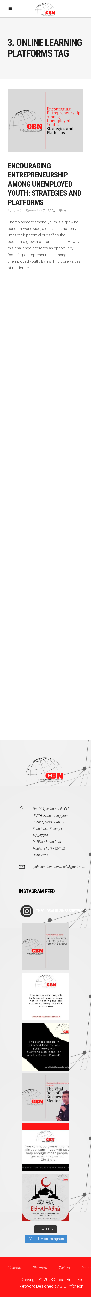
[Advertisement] (45, 529)
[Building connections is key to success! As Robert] (45, 1047)
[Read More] (10, 283)
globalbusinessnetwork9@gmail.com (59, 866)
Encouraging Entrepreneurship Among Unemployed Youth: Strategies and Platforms (44, 184)
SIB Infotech (71, 1286)
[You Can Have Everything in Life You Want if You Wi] (45, 1147)
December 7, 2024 (41, 211)
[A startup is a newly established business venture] (45, 946)
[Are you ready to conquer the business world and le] (45, 1097)
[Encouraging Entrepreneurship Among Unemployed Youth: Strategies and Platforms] (45, 120)
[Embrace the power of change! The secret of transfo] (45, 996)
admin (17, 211)
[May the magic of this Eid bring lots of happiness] (45, 1197)
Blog (62, 211)
